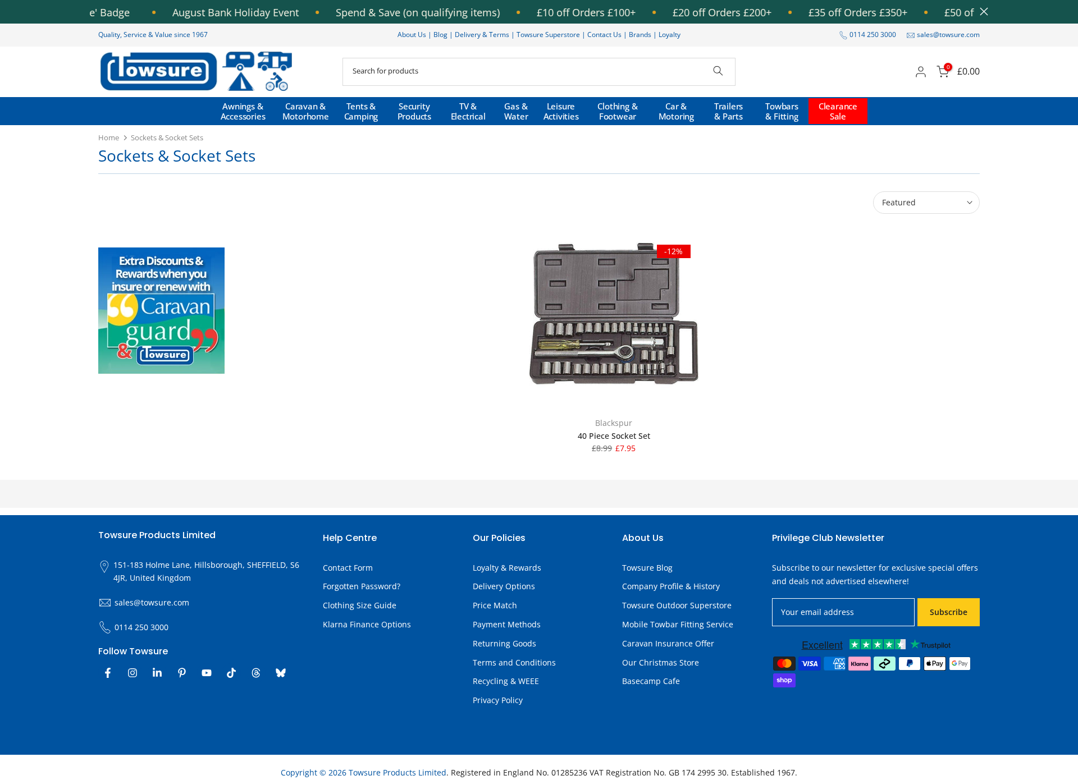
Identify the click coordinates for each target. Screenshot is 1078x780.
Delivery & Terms (482, 34)
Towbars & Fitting (781, 111)
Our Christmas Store (660, 662)
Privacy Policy (498, 700)
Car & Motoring (676, 111)
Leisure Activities (561, 111)
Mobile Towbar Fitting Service (677, 624)
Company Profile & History (671, 586)
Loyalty (669, 34)
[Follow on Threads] (256, 672)
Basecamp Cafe (651, 681)
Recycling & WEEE (506, 681)
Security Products (414, 111)
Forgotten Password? (361, 586)
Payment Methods (507, 624)
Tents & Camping (361, 111)
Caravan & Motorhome (305, 111)
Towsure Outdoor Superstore (677, 605)
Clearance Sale (838, 111)
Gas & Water (516, 111)
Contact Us (604, 34)
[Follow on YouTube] (206, 672)
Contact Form (348, 567)
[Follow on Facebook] (107, 672)
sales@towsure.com (948, 34)
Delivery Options (504, 586)
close (981, 11)
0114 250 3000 (872, 34)
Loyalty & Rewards (507, 567)
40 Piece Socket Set (614, 435)
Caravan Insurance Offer (668, 643)
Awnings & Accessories (243, 111)
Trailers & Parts (728, 111)
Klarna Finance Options (367, 624)
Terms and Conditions (514, 662)
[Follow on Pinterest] (181, 672)
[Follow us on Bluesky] (280, 672)
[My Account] (921, 72)
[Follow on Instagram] (132, 672)
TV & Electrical (468, 111)
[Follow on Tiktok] (231, 672)
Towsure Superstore (548, 34)
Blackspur (613, 422)
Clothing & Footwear (617, 111)
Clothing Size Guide (359, 605)
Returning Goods (504, 643)
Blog (441, 34)
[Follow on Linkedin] (157, 672)
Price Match (495, 605)
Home (108, 137)
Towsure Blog (647, 567)
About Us (412, 34)
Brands (640, 34)
